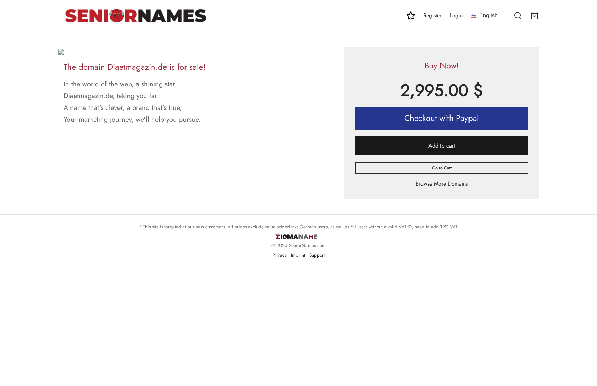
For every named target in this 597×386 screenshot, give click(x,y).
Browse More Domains (442, 184)
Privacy (279, 255)
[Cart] (534, 15)
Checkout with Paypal (441, 118)
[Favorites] (410, 15)
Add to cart (441, 146)
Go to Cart (442, 167)
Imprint (298, 255)
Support (317, 255)
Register (432, 15)
